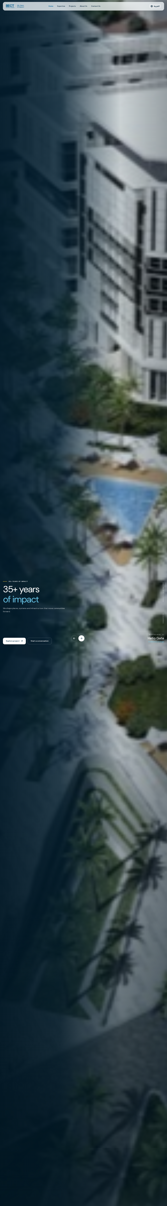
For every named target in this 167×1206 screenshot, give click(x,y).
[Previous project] (74, 638)
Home (51, 6)
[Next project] (81, 638)
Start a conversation (40, 641)
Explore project (13, 641)
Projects (72, 6)
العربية (157, 6)
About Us (83, 6)
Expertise (61, 6)
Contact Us (95, 6)
